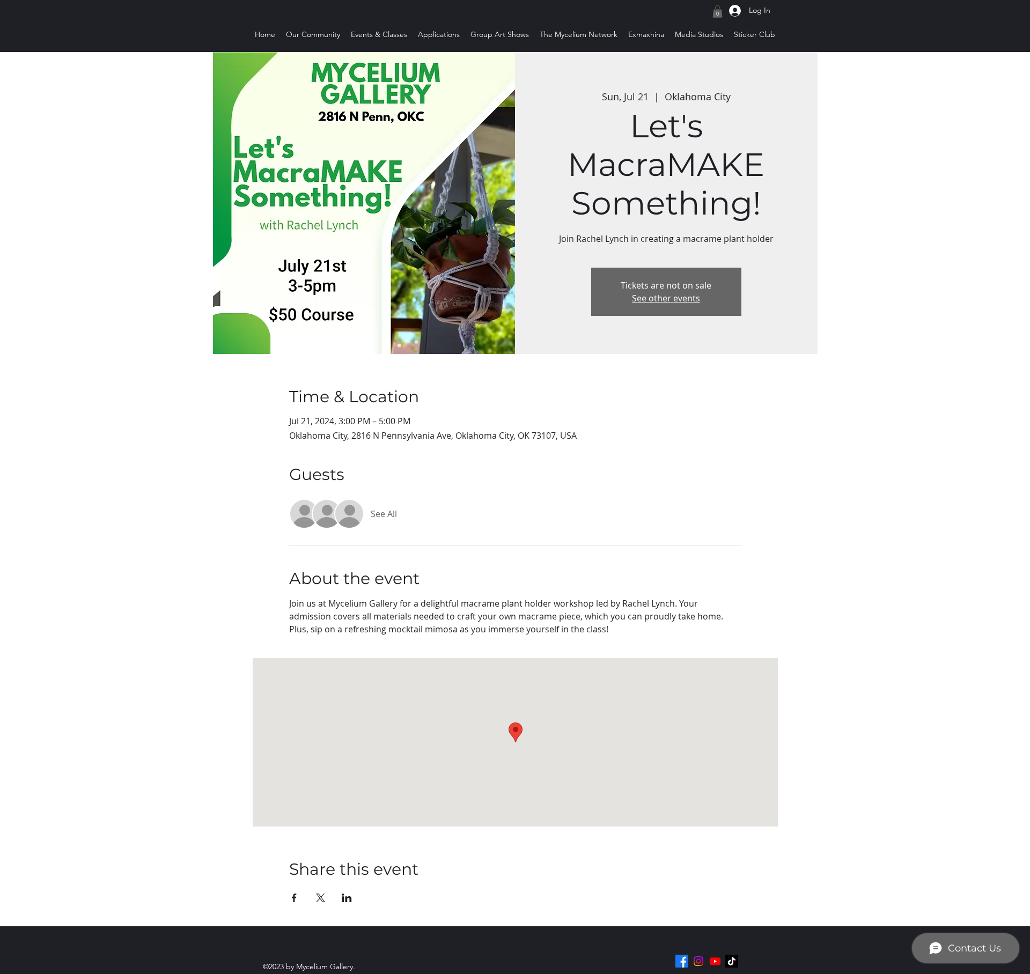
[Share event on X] (320, 898)
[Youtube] (715, 961)
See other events (666, 298)
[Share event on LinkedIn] (347, 898)
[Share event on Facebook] (294, 898)
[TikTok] (731, 961)
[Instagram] (698, 961)
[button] (717, 11)
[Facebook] (681, 961)
